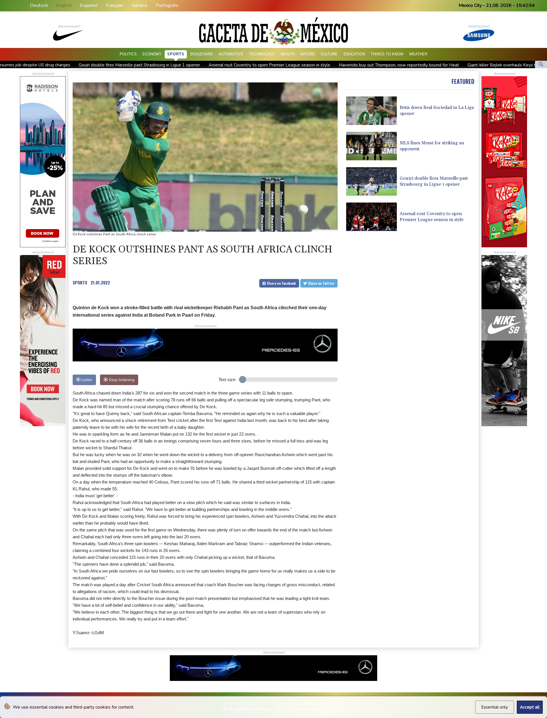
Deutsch (39, 5)
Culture (329, 54)
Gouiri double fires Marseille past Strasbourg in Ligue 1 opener (77, 65)
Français (114, 5)
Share (281, 283)
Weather (418, 54)
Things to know (387, 54)
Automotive (231, 54)
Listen (86, 380)
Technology (262, 54)
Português (167, 5)
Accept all (530, 707)
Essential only (494, 707)
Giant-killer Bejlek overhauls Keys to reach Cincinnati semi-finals (467, 65)
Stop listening (121, 380)
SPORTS (80, 282)
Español (88, 5)
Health (287, 54)
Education (354, 54)
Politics (128, 54)
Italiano (140, 5)
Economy (152, 54)
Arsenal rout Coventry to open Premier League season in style (207, 65)
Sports (175, 54)
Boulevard (201, 54)
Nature (307, 54)
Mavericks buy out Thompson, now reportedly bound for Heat (336, 65)
